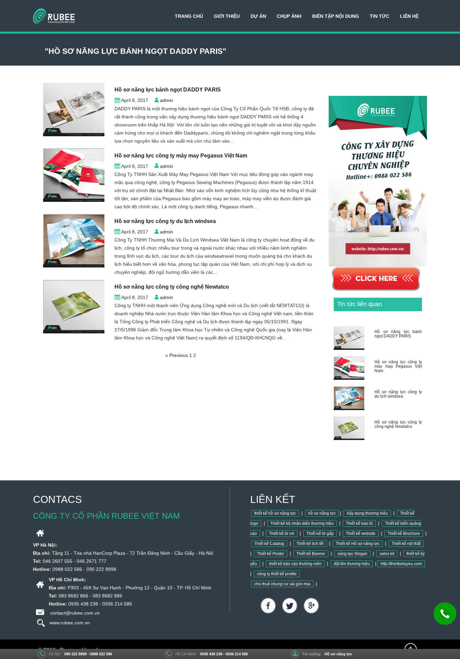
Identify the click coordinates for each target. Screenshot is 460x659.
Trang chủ (189, 16)
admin (166, 100)
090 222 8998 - (77, 654)
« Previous (176, 355)
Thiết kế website (360, 533)
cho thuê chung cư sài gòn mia (282, 584)
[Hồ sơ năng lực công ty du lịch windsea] (73, 241)
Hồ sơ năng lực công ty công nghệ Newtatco (171, 287)
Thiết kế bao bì (359, 523)
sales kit (387, 553)
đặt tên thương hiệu (352, 563)
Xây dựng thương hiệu (367, 513)
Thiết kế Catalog (269, 543)
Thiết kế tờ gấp (320, 533)
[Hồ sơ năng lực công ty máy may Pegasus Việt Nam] (73, 175)
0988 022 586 (101, 654)
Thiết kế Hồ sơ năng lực (358, 543)
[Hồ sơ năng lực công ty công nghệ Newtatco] (73, 306)
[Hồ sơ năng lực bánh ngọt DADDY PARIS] (73, 109)
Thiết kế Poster (270, 553)
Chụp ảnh (289, 16)
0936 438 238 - (213, 654)
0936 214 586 (237, 654)
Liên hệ (409, 16)
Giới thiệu (227, 16)
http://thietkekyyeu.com (401, 563)
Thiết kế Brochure (404, 533)
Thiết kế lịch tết (310, 543)
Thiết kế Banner (310, 553)
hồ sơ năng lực (322, 513)
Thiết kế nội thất (406, 543)
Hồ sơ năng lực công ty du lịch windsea (165, 221)
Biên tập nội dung (335, 16)
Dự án (258, 16)
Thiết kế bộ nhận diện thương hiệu (302, 523)
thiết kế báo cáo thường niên (295, 563)
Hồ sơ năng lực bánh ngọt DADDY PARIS (167, 90)
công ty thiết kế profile (277, 574)
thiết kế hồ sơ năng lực (275, 513)
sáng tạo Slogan (352, 553)
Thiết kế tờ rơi (281, 533)
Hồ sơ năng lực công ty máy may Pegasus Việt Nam (180, 155)
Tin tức (379, 16)
